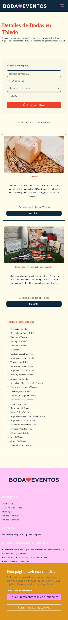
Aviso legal (7, 511)
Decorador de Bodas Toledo (22, 333)
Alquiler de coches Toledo (22, 358)
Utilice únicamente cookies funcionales (34, 597)
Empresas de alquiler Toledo (23, 395)
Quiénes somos (8, 503)
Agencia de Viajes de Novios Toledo (26, 383)
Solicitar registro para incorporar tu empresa (21, 534)
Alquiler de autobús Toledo (22, 420)
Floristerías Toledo (18, 345)
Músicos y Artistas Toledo (22, 429)
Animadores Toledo (19, 379)
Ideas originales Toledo (20, 391)
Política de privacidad (12, 515)
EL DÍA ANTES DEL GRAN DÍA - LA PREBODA (25, 557)
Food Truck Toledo (19, 404)
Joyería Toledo (17, 437)
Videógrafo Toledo (18, 341)
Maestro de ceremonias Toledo (24, 424)
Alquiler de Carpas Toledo (22, 370)
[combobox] (34, 81)
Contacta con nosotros (12, 507)
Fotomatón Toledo (18, 329)
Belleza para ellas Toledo (21, 366)
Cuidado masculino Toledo (22, 354)
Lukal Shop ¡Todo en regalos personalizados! (34, 267)
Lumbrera (34, 176)
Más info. (34, 213)
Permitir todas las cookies (34, 607)
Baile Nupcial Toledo (20, 408)
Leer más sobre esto (19, 590)
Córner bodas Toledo (19, 433)
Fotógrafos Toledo (18, 337)
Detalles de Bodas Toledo (21, 399)
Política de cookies (10, 519)
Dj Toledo (14, 349)
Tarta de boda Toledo (19, 362)
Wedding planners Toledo (21, 374)
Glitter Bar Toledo (18, 441)
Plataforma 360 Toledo (20, 445)
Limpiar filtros (36, 105)
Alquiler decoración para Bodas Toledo (27, 416)
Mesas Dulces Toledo (19, 412)
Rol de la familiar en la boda (16, 561)
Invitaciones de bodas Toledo (23, 387)
